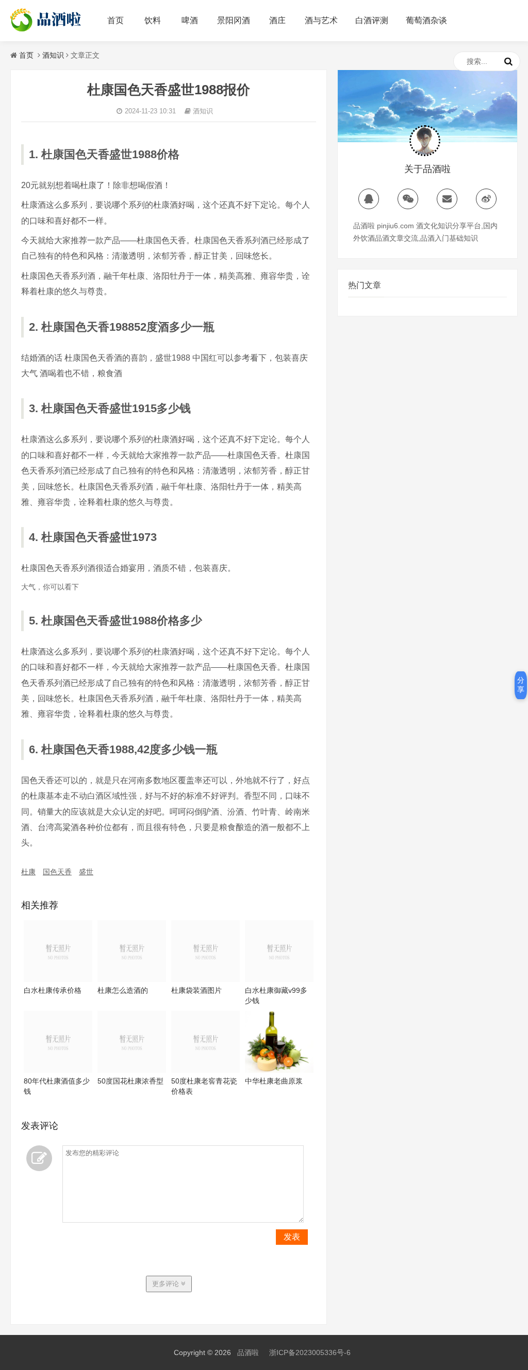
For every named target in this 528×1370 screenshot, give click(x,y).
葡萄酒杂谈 (426, 20)
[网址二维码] (408, 199)
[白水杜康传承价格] (58, 979)
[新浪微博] (486, 199)
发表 (292, 1236)
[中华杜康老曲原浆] (279, 1070)
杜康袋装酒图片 (196, 990)
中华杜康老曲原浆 (274, 1081)
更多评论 (166, 1284)
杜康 (28, 872)
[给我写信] (447, 199)
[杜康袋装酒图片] (205, 979)
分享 (520, 685)
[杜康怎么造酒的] (131, 979)
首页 (115, 20)
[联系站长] (368, 199)
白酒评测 (371, 20)
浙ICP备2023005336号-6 (310, 1352)
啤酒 (190, 20)
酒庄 (277, 20)
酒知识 (53, 55)
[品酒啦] (47, 31)
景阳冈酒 (233, 20)
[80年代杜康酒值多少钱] (58, 1070)
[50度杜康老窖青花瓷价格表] (205, 1070)
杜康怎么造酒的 (122, 990)
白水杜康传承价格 (52, 990)
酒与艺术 (321, 20)
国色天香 (57, 872)
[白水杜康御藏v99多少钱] (279, 979)
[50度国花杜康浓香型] (131, 1070)
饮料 (152, 20)
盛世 (86, 872)
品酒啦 (248, 1352)
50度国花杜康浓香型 (130, 1081)
